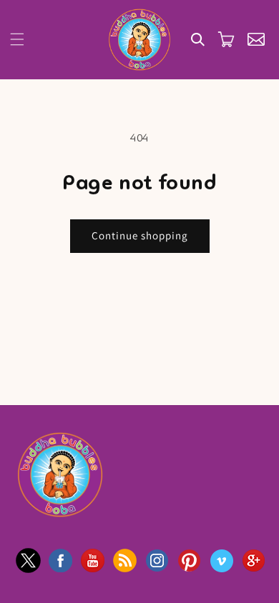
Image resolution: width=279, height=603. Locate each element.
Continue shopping (140, 235)
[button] (17, 39)
